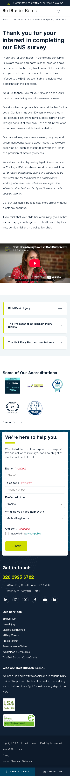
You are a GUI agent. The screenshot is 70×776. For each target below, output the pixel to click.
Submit (16, 546)
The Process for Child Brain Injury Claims (30, 325)
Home (5, 20)
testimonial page (22, 203)
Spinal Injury (9, 619)
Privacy (6, 755)
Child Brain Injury (19, 308)
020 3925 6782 (18, 577)
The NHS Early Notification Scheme (31, 343)
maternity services (33, 153)
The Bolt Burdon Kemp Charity (20, 658)
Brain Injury (9, 624)
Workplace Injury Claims (16, 652)
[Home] (20, 11)
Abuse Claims (10, 641)
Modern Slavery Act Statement (17, 761)
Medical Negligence (14, 630)
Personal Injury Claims (15, 647)
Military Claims (11, 635)
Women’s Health (54, 148)
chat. (49, 228)
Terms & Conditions (12, 749)
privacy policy (33, 534)
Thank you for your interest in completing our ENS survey (42, 20)
